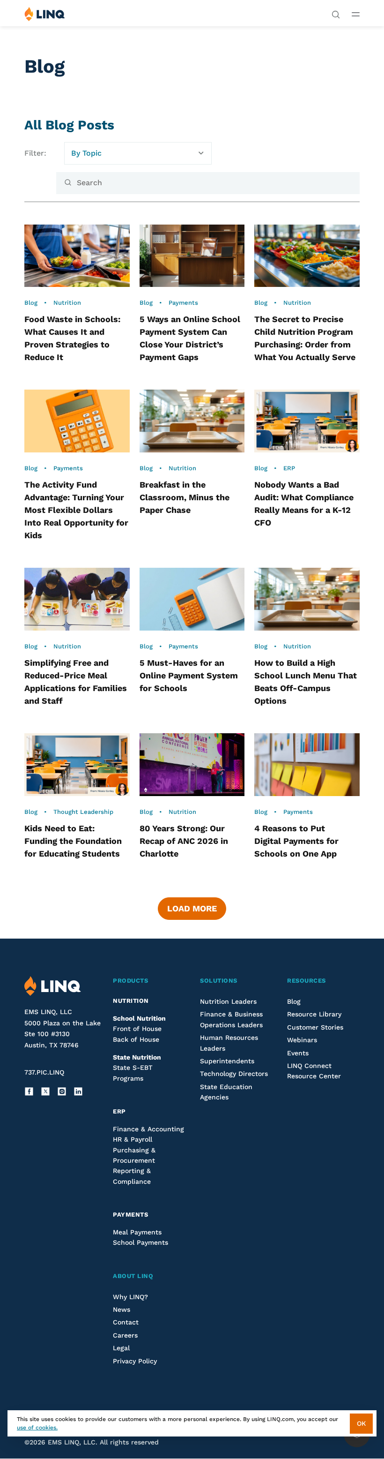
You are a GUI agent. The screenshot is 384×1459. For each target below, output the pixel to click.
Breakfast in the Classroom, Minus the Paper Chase (184, 497)
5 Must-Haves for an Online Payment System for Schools (189, 675)
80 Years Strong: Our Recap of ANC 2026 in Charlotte (184, 840)
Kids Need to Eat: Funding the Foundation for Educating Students (73, 840)
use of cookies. (37, 1427)
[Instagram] (61, 1091)
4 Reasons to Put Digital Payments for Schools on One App (296, 840)
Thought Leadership (83, 811)
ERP (289, 468)
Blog (30, 302)
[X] (45, 1091)
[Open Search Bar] (336, 13)
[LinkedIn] (78, 1091)
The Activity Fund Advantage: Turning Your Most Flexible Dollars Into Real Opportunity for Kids (76, 510)
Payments (183, 302)
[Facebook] (29, 1091)
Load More (192, 908)
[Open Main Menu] (356, 14)
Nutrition (67, 302)
